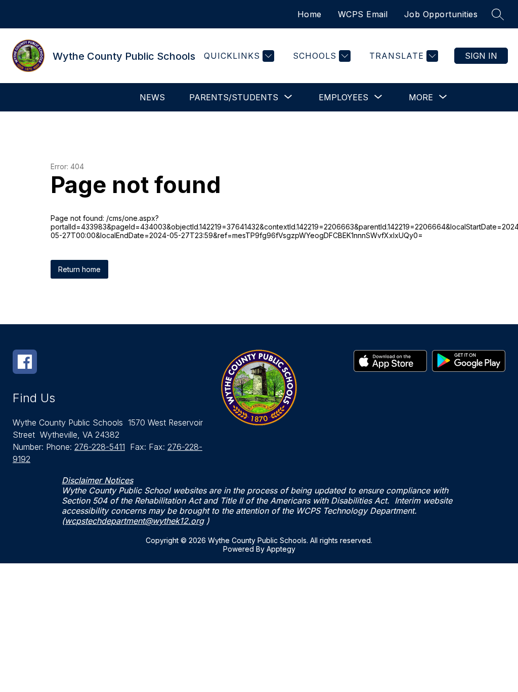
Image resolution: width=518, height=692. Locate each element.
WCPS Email (363, 14)
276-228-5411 (99, 447)
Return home (79, 269)
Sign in (481, 56)
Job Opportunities (441, 14)
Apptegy (281, 549)
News (152, 97)
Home (309, 14)
